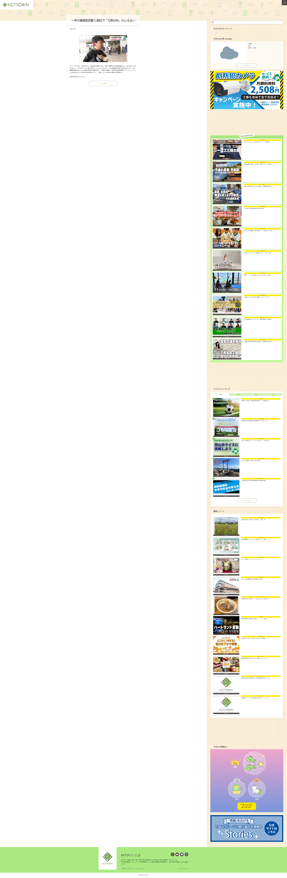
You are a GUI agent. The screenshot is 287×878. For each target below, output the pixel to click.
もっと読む (103, 83)
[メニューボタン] (284, 2)
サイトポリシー (184, 868)
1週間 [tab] (255, 394)
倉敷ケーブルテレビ (127, 868)
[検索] (212, 22)
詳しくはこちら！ (247, 806)
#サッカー (213, 32)
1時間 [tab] (220, 394)
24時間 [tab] (238, 394)
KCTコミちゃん (140, 868)
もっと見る (247, 65)
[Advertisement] (246, 121)
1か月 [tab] (273, 394)
